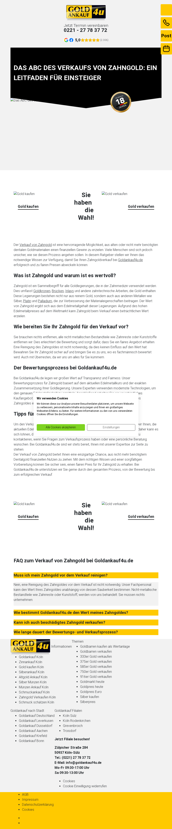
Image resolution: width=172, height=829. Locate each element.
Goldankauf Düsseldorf (35, 726)
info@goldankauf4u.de (84, 763)
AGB (25, 795)
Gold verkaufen (141, 206)
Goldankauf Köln (31, 657)
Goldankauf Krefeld (33, 736)
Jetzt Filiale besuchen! (72, 739)
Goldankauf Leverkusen (36, 721)
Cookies (69, 781)
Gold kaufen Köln (31, 667)
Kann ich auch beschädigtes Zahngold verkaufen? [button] (59, 622)
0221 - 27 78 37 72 (85, 30)
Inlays (69, 291)
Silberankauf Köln (31, 672)
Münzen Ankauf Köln (33, 687)
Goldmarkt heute (92, 682)
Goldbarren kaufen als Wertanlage (105, 646)
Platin (27, 301)
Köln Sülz (69, 716)
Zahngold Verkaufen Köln (37, 697)
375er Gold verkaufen (96, 662)
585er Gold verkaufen (96, 667)
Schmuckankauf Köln (34, 692)
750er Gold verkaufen (96, 672)
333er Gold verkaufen (96, 657)
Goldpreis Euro (91, 692)
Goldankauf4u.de (130, 260)
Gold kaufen (28, 206)
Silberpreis (87, 702)
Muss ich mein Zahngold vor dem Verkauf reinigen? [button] (61, 575)
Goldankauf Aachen (33, 731)
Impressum (30, 800)
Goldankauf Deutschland (37, 716)
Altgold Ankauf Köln (33, 677)
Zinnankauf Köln (30, 662)
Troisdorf (69, 731)
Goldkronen (41, 291)
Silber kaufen (89, 697)
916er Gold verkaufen (96, 677)
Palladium (45, 301)
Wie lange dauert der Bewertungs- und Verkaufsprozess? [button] (66, 632)
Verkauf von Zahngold (36, 245)
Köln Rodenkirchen (76, 721)
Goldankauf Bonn (31, 741)
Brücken (58, 291)
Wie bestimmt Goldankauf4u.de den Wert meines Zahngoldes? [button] (71, 612)
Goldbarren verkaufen (96, 652)
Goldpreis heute (91, 687)
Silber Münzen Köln (33, 682)
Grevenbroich (73, 726)
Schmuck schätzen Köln (36, 702)
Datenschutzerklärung (38, 805)
